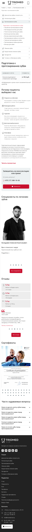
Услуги (9, 7)
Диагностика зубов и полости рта (10, 458)
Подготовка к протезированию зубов (13, 25)
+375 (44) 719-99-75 (9, 514)
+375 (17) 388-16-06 (9, 513)
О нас (2, 481)
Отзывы (3, 497)
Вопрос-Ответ (5, 502)
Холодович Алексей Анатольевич (14, 243)
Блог (2, 486)
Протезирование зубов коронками (13, 42)
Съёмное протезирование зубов (13, 40)
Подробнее (5, 253)
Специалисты (5, 484)
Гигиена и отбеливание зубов (9, 474)
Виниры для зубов (9, 44)
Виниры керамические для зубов (13, 36)
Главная (3, 7)
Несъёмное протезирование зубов (13, 27)
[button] (2, 392)
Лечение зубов (5, 466)
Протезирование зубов (18, 7)
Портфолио (4, 489)
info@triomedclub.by (9, 517)
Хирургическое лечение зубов (9, 468)
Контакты (4, 492)
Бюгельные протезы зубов (11, 34)
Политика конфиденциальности (10, 500)
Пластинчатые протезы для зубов (13, 31)
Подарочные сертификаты (8, 494)
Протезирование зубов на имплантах (14, 38)
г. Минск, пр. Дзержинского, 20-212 (13, 510)
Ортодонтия (4, 471)
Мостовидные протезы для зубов (13, 29)
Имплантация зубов (6, 460)
